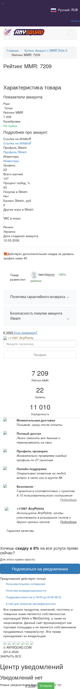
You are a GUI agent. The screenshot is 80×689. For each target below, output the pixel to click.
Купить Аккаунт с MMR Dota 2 (45, 50)
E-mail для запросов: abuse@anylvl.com (31, 604)
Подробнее (68, 499)
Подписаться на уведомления (40, 569)
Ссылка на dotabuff (17, 143)
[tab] (40, 296)
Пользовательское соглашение (25, 584)
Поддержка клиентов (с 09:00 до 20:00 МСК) (33, 597)
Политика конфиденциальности (26, 590)
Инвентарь (11, 161)
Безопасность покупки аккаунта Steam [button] (36, 316)
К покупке (46, 685)
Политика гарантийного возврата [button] (37, 296)
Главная (13, 50)
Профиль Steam (15, 152)
